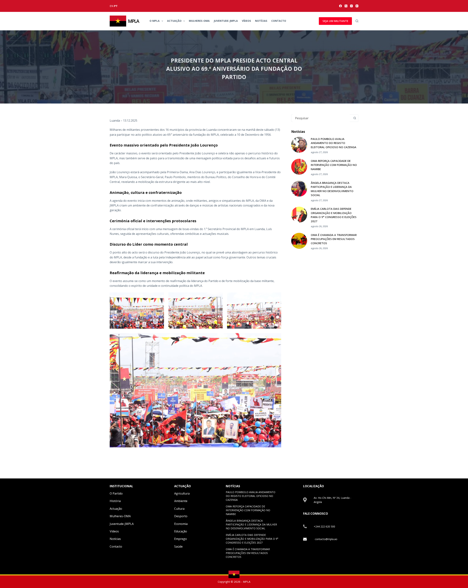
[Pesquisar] (357, 21)
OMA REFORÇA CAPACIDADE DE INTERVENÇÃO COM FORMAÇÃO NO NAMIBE (334, 165)
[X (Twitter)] (346, 6)
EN (111, 6)
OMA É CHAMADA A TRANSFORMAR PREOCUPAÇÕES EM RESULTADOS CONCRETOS (334, 239)
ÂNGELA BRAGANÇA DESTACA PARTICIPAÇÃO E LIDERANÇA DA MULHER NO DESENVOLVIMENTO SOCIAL (251, 524)
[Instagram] (351, 6)
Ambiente (180, 501)
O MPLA (155, 20)
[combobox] (321, 118)
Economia (181, 524)
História (115, 501)
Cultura (179, 509)
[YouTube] (357, 6)
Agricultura (182, 493)
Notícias (261, 20)
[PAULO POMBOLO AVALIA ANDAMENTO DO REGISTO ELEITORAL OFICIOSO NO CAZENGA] (299, 145)
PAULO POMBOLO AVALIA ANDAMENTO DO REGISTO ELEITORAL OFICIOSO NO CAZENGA (333, 143)
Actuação (174, 20)
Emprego (180, 539)
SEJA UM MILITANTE (335, 21)
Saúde (178, 546)
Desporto (180, 516)
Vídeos (246, 20)
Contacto (278, 20)
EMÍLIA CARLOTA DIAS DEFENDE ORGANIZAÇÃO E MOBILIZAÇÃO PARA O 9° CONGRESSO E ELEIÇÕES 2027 (252, 538)
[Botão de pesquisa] (354, 118)
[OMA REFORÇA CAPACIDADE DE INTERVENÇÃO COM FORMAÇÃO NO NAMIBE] (299, 167)
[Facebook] (340, 6)
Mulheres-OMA (199, 20)
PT (116, 6)
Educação (180, 531)
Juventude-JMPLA (226, 20)
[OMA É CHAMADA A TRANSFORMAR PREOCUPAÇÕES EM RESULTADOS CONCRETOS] (299, 241)
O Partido (116, 493)
